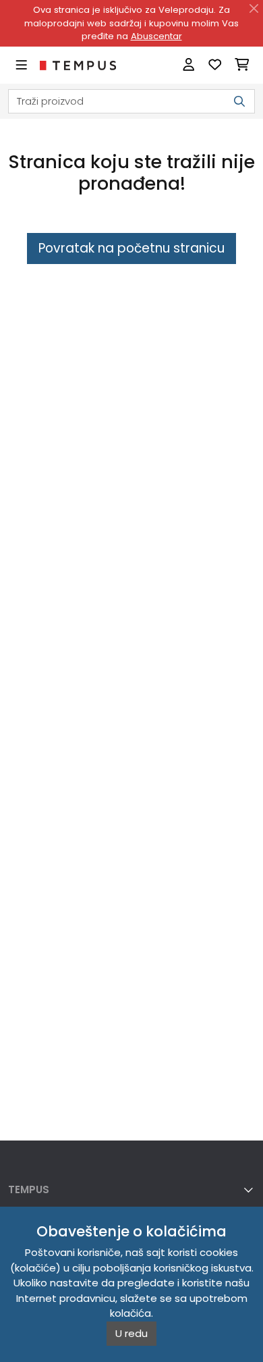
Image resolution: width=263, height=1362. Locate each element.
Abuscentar (156, 36)
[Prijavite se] (188, 65)
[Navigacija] (21, 65)
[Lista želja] (215, 65)
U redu (131, 1333)
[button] (131, 1190)
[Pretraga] (239, 101)
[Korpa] (242, 65)
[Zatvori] (254, 9)
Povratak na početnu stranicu (131, 248)
